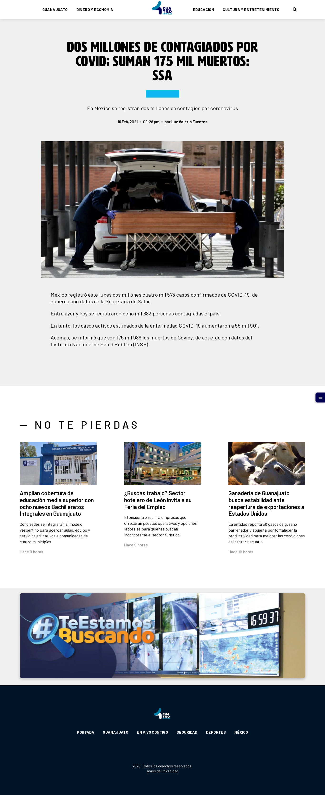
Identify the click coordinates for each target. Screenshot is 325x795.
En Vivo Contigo (152, 732)
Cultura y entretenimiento (251, 9)
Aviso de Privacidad (162, 771)
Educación (203, 9)
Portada (85, 732)
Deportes (216, 732)
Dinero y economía (94, 9)
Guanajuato (55, 9)
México (241, 732)
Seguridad (187, 732)
